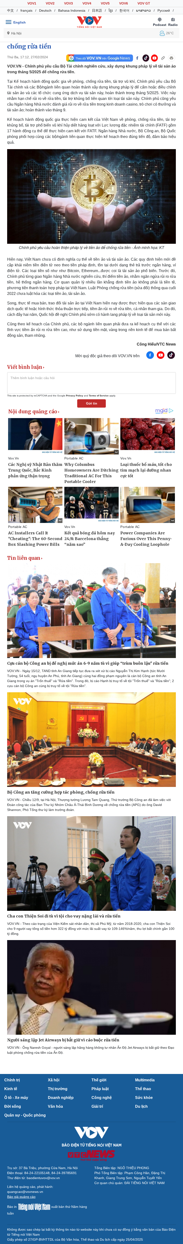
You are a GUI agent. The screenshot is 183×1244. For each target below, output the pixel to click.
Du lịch (141, 1106)
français (26, 10)
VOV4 (86, 3)
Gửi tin (91, 403)
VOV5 (105, 3)
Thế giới (99, 1080)
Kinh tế (10, 1089)
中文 (10, 10)
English (19, 22)
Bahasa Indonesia (71, 10)
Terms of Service (99, 395)
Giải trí (97, 1106)
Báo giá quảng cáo (21, 1197)
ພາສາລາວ (143, 10)
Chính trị (12, 1080)
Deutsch (45, 10)
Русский (164, 10)
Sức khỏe (144, 1098)
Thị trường (57, 1089)
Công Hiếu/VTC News (156, 344)
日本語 (97, 10)
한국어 (124, 10)
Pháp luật (100, 1089)
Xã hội (53, 1080)
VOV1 (31, 3)
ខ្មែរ (111, 10)
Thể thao (143, 1089)
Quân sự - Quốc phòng (25, 1115)
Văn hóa (55, 1106)
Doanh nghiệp (61, 1098)
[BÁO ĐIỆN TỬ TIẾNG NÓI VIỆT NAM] (89, 22)
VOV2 (50, 3)
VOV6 (123, 3)
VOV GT (143, 3)
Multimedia (145, 1080)
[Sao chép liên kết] (163, 58)
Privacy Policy (74, 395)
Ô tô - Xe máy (16, 1098)
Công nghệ (102, 1098)
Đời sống (12, 1106)
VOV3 (68, 3)
